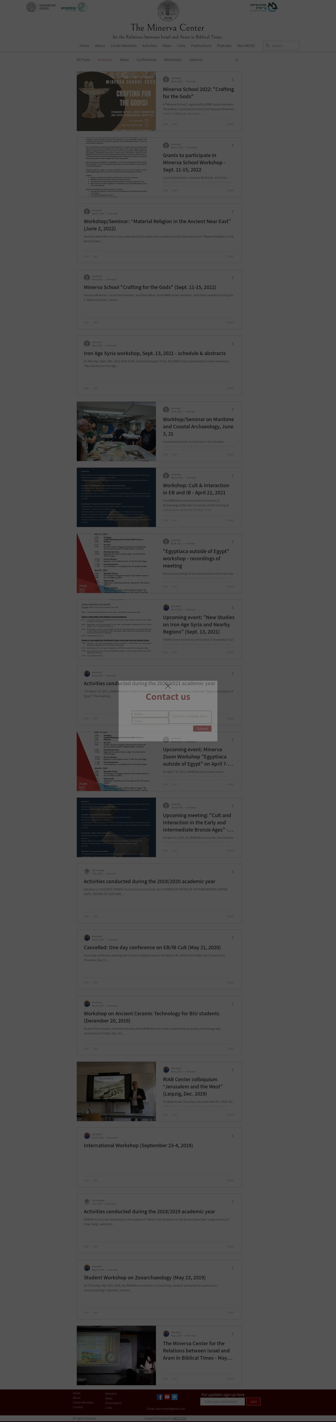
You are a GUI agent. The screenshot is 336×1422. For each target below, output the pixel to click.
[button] (168, 686)
